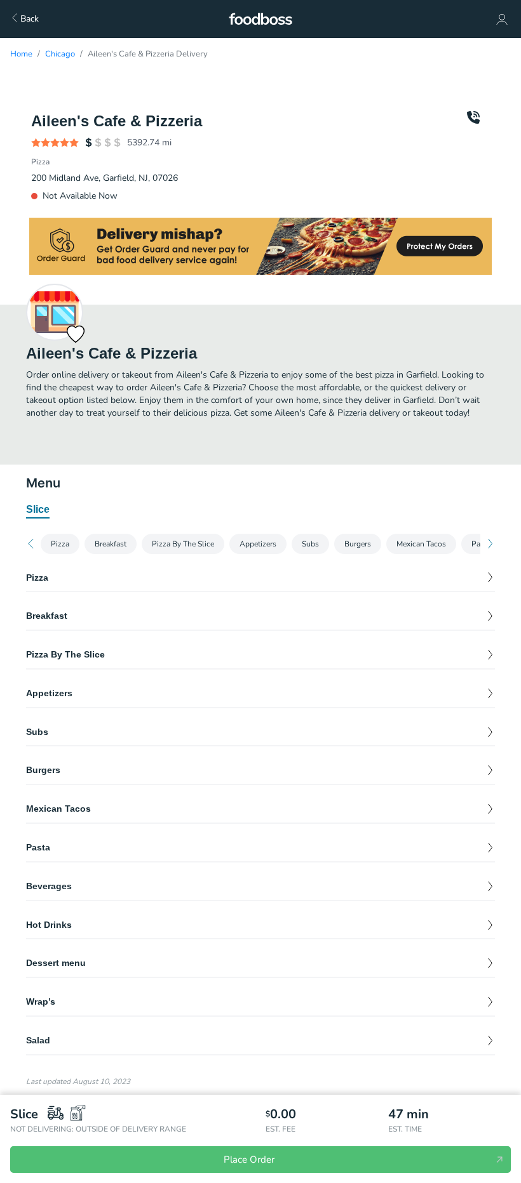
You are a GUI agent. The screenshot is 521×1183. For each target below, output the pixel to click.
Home (21, 54)
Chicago (60, 54)
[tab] (38, 510)
